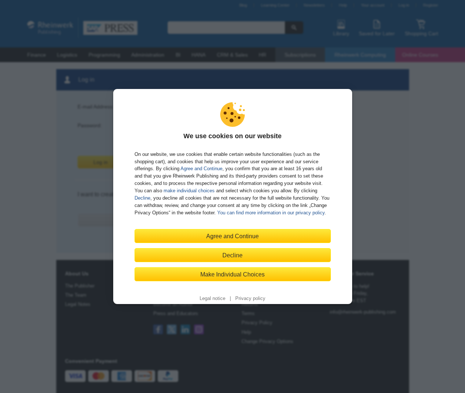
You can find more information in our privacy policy (271, 212)
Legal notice (212, 298)
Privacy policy (250, 298)
